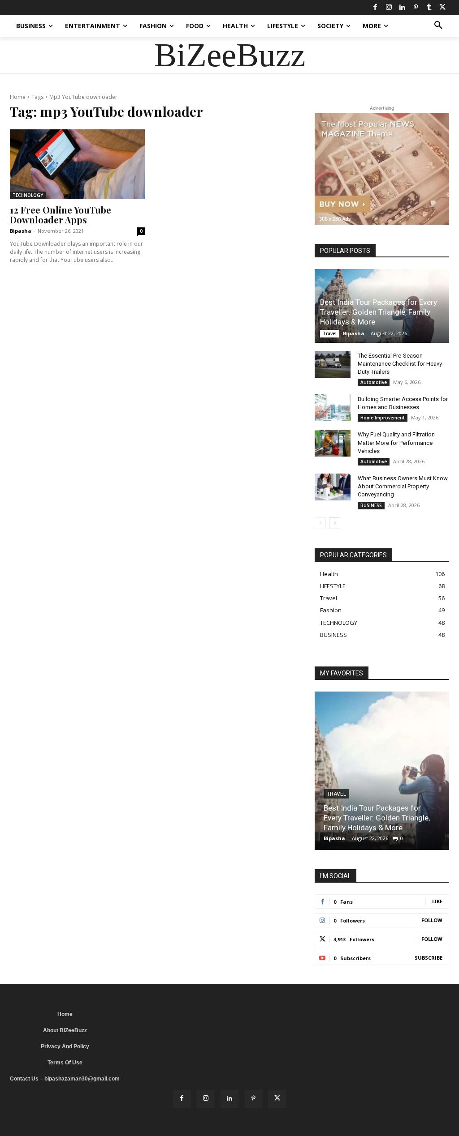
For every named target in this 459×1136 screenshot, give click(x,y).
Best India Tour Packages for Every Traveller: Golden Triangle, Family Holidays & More (378, 312)
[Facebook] (375, 7)
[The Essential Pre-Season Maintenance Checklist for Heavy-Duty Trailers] (333, 364)
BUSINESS (371, 505)
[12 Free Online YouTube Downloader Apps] (77, 164)
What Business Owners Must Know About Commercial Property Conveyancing (403, 486)
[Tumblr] (429, 7)
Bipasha (20, 230)
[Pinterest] (415, 7)
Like (437, 901)
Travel (330, 333)
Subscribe (428, 957)
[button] (438, 26)
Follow (431, 920)
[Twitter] (442, 7)
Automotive (373, 382)
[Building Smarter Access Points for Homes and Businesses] (333, 407)
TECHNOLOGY (28, 195)
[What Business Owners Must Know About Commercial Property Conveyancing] (333, 487)
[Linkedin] (402, 7)
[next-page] (334, 523)
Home (18, 97)
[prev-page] (320, 523)
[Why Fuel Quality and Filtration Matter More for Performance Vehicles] (333, 443)
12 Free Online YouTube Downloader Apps (60, 215)
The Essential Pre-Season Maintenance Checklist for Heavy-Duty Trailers (401, 363)
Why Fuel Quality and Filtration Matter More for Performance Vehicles (396, 442)
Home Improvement (382, 417)
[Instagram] (388, 7)
